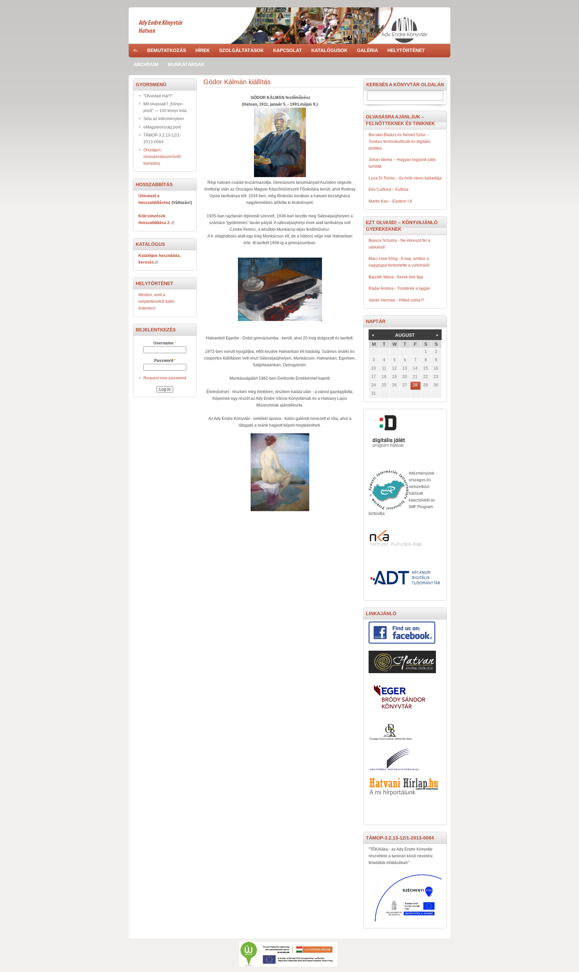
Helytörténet (406, 50)
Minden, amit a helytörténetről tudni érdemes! (156, 301)
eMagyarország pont (162, 127)
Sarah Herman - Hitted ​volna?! (396, 300)
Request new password (164, 378)
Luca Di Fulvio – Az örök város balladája (405, 178)
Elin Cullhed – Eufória (388, 189)
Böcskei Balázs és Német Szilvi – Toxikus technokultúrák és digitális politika (400, 141)
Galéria (367, 50)
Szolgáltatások (241, 50)
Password (165, 360)
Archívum (145, 64)
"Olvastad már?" (158, 96)
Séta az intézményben (163, 118)
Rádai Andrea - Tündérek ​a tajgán (399, 288)
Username (164, 343)
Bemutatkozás (166, 50)
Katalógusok (329, 50)
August (405, 335)
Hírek (202, 50)
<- (135, 50)
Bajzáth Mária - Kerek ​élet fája (396, 277)
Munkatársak (186, 64)
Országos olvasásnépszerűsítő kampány (162, 157)
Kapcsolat (287, 50)
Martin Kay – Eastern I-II (390, 201)
